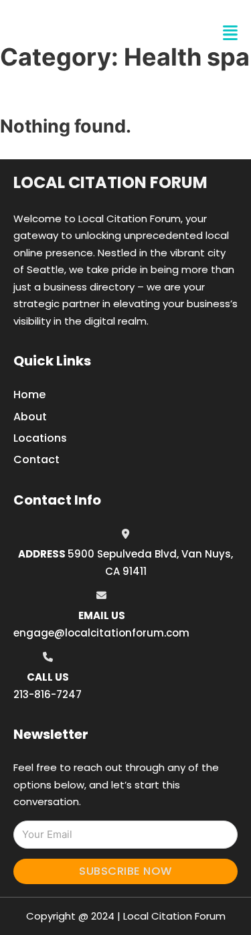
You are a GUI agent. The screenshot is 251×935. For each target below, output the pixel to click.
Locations (40, 438)
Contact (36, 459)
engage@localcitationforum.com (101, 633)
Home (29, 394)
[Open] (230, 33)
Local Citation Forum (110, 182)
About (30, 416)
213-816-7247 (47, 694)
